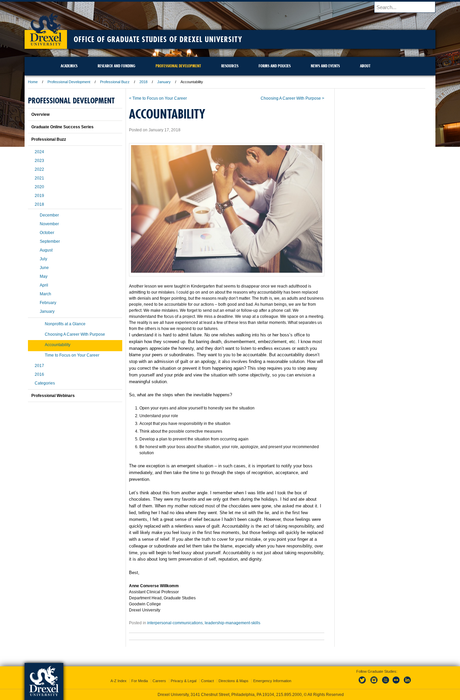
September (50, 241)
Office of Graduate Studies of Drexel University (158, 39)
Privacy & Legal (183, 681)
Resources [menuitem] (229, 65)
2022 (39, 169)
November (49, 224)
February (48, 302)
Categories (45, 383)
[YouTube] (385, 684)
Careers (159, 681)
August (46, 250)
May (43, 276)
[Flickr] (396, 684)
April (44, 285)
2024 (39, 151)
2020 (39, 187)
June (44, 267)
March (45, 294)
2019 (39, 195)
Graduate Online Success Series (62, 127)
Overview (40, 114)
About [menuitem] (365, 65)
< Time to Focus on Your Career (158, 98)
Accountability (57, 344)
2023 (39, 160)
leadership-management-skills (232, 623)
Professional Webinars (53, 395)
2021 (39, 178)
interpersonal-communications (175, 623)
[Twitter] (363, 684)
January (164, 82)
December (49, 215)
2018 (143, 82)
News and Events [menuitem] (325, 65)
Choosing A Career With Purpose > (292, 98)
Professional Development (68, 82)
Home (33, 82)
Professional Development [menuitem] (178, 65)
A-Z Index (118, 681)
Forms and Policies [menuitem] (275, 65)
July (43, 259)
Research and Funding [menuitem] (116, 65)
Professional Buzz (115, 82)
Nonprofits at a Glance (65, 324)
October (47, 232)
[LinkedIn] (407, 684)
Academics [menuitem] (69, 65)
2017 (39, 365)
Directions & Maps (234, 681)
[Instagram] (374, 684)
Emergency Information (272, 681)
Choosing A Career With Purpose (75, 334)
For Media (139, 681)
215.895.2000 (289, 694)
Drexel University (46, 27)
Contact (207, 681)
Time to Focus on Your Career (72, 355)
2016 (39, 374)
